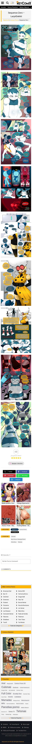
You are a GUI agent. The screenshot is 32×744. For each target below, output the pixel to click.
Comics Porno (14, 20)
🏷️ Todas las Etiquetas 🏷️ (16, 718)
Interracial (6, 608)
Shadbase (6, 619)
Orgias (26, 703)
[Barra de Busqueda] (7, 3)
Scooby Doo (17, 694)
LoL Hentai (21, 608)
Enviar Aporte (15, 724)
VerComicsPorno (23, 594)
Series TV (12, 711)
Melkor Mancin (24, 7)
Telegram (14, 529)
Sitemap (26, 727)
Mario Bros (21, 611)
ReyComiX (6, 20)
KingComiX (10, 683)
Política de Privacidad (9, 730)
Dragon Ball (21, 596)
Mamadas (6, 700)
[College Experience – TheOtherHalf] (23, 501)
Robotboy (13, 542)
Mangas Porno (16, 700)
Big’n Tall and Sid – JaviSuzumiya (16, 675)
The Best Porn (22, 730)
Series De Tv (4, 711)
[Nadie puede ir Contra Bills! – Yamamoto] (8, 501)
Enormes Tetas (20, 690)
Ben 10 (5, 594)
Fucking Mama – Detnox (24, 525)
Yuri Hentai (21, 622)
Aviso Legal (26, 724)
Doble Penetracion (24, 687)
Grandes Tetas (26, 694)
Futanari (5, 602)
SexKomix (15, 687)
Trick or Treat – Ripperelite (9, 525)
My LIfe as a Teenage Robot (18, 539)
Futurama (6, 605)
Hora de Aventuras (23, 605)
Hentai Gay (8, 714)
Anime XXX (21, 591)
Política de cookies (15, 727)
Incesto (3, 7)
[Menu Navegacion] (2, 3)
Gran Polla (3, 697)
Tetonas (20, 542)
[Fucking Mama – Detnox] (23, 524)
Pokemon (21, 616)
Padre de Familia (23, 614)
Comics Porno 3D (20, 683)
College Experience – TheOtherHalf (24, 503)
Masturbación (25, 700)
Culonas (13, 536)
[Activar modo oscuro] (12, 3)
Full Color (6, 693)
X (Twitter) (14, 532)
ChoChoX (5, 596)
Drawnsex (6, 599)
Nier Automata (12, 690)
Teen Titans (21, 619)
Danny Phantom (13, 7)
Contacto (5, 724)
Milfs (3, 703)
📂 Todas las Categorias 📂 (16, 625)
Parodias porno (10, 707)
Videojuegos (15, 714)
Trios (2, 714)
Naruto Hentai (20, 703)
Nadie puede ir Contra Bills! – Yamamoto (9, 503)
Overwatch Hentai (8, 614)
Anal (3, 683)
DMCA (4, 727)
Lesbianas (17, 697)
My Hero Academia (11, 703)
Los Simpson (6, 611)
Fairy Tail (20, 599)
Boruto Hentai (22, 602)
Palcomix (5, 616)
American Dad (7, 591)
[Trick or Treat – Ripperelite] (8, 524)
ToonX (5, 622)
